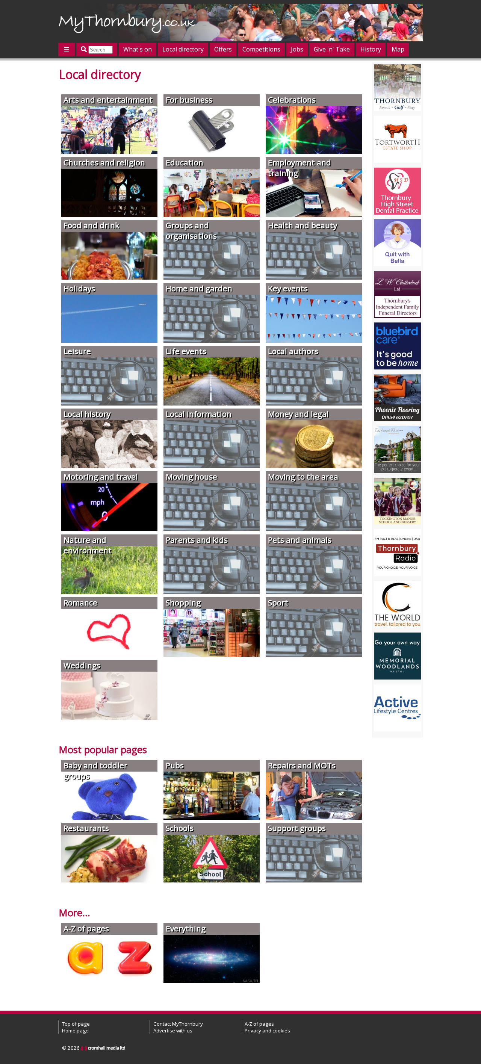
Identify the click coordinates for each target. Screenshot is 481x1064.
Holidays (79, 288)
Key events (288, 288)
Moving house (191, 476)
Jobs (297, 49)
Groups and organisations (191, 230)
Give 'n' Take (332, 49)
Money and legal (298, 414)
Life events (186, 351)
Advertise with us (172, 1030)
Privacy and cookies (267, 1030)
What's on (137, 49)
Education (184, 162)
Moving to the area (303, 476)
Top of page (76, 1023)
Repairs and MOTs (302, 765)
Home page (75, 1030)
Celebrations (292, 99)
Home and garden (199, 288)
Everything (186, 928)
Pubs (175, 765)
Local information (198, 414)
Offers (223, 49)
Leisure (77, 351)
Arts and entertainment (108, 99)
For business (189, 99)
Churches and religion (104, 162)
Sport (278, 602)
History (370, 49)
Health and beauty (302, 225)
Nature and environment (88, 544)
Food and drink (91, 225)
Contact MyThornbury (178, 1023)
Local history (87, 414)
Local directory (183, 49)
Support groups (297, 828)
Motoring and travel (101, 476)
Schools (180, 828)
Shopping (183, 602)
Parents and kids (197, 539)
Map (398, 49)
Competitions (261, 49)
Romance (80, 602)
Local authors (293, 351)
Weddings (82, 665)
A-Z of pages (86, 928)
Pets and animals (299, 539)
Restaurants (86, 828)
